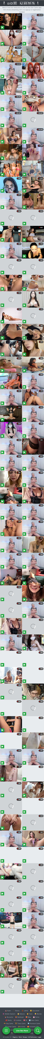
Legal (39, 1037)
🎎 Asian (8, 1011)
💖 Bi (25, 1020)
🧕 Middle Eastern (8, 1014)
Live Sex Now (22, 1031)
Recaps (25, 1037)
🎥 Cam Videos (33, 1030)
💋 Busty (8, 1020)
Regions (15, 1037)
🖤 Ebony (16, 1011)
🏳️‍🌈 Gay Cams (8, 1023)
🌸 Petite (36, 1017)
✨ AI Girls (21, 1026)
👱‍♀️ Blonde (38, 1014)
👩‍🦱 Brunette (9, 1017)
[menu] (6, 1031)
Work (20, 1037)
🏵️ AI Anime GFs (33, 1026)
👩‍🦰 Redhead (19, 1017)
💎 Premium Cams (34, 1023)
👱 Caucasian (34, 1011)
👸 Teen (29, 1014)
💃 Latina (25, 1011)
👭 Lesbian (17, 1020)
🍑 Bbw (28, 1017)
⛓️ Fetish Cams (10, 1026)
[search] (38, 1031)
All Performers (32, 1037)
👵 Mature (21, 1014)
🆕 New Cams (34, 1020)
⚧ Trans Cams (20, 1023)
